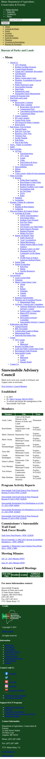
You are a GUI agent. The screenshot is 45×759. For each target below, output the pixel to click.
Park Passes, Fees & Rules (20, 127)
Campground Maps (27, 114)
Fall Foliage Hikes (27, 218)
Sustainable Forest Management (27, 94)
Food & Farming (11, 38)
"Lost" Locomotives (28, 240)
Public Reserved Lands (24, 85)
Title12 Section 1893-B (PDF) (21, 399)
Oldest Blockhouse (27, 242)
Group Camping (21, 116)
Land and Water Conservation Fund (29, 349)
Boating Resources (27, 184)
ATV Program (20, 65)
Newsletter (19, 273)
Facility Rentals (21, 138)
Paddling (18, 198)
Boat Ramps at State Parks (30, 182)
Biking (17, 171)
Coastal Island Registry (24, 69)
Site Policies (10, 647)
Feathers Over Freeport (29, 220)
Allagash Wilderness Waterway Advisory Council (32, 307)
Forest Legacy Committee (30, 311)
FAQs (22, 193)
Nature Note (20, 262)
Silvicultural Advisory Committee (28, 319)
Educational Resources (14, 658)
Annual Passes (20, 129)
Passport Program (27, 231)
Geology (8, 33)
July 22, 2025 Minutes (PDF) (13, 559)
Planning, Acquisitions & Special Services (28, 81)
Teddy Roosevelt (26, 238)
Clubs (22, 160)
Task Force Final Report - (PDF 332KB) (18, 535)
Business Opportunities (24, 298)
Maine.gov (9, 645)
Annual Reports (21, 326)
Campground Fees (27, 109)
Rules (22, 196)
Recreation (9, 36)
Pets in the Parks (21, 142)
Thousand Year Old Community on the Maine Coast (30, 253)
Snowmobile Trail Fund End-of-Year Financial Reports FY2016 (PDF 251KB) (20, 491)
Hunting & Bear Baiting (24, 207)
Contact (23, 295)
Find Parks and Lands (18, 98)
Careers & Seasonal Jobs (20, 96)
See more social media (14, 698)
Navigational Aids (27, 189)
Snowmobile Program (23, 87)
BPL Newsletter (21, 329)
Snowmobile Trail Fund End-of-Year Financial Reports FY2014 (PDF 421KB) (20, 517)
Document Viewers (12, 652)
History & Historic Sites (24, 236)
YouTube (12, 682)
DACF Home (10, 661)
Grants (22, 158)
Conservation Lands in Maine (26, 331)
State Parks (19, 89)
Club (22, 342)
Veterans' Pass (20, 136)
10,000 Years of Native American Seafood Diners (30, 259)
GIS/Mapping (20, 74)
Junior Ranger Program (29, 229)
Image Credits (7, 631)
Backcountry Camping (24, 102)
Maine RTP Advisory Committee (28, 314)
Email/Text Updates (16, 690)
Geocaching (25, 224)
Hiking (17, 169)
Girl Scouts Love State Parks (31, 227)
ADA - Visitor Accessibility (21, 145)
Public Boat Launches (28, 180)
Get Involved (15, 275)
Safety (12, 147)
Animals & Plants (12, 29)
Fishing (18, 204)
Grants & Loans (11, 656)
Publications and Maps (19, 324)
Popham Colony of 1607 (30, 249)
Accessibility (10, 650)
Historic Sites (20, 76)
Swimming (19, 200)
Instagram (12, 686)
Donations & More (12, 716)
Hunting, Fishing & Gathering (22, 202)
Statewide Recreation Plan (25, 335)
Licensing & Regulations (15, 42)
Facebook (12, 674)
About (7, 27)
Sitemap (8, 663)
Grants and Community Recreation (28, 71)
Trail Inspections (26, 153)
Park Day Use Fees (22, 131)
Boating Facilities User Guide (31, 187)
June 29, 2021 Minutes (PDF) (13, 563)
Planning (8, 40)
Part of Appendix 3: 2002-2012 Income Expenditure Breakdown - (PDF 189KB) (22, 541)
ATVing (18, 151)
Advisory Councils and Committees (29, 304)
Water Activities (16, 176)
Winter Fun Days (27, 233)
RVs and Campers (22, 118)
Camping (13, 100)
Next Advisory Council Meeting (14, 386)
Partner (23, 289)
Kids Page (24, 267)
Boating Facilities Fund (24, 346)
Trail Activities (16, 149)
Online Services (12, 10)
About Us (14, 62)
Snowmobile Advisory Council (32, 322)
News (9, 16)
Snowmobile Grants (23, 353)
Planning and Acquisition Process (28, 300)
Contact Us (11, 14)
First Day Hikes (26, 222)
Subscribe (11, 12)
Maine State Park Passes (14, 707)
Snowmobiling (21, 167)
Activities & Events (22, 213)
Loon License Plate (22, 278)
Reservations (20, 125)
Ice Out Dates (25, 191)
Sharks (22, 269)
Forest (7, 31)
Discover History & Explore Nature (24, 211)
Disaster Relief (26, 362)
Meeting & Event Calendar (15, 696)
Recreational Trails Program (26, 351)
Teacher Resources (27, 271)
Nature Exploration (22, 264)
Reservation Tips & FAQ (30, 107)
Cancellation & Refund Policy (32, 111)
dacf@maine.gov (9, 752)
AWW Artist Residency (29, 216)
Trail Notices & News (28, 162)
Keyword (5, 20)
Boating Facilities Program (25, 67)
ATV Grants (20, 340)
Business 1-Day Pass (23, 133)
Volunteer (19, 280)
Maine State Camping (23, 105)
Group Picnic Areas (22, 120)
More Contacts (8, 756)
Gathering (19, 209)
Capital (23, 360)
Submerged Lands (22, 91)
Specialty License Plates (14, 712)
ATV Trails (24, 156)
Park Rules (19, 140)
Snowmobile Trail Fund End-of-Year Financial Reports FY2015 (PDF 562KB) (20, 498)
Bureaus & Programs (13, 44)
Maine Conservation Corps (25, 78)
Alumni (23, 293)
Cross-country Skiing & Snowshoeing (30, 173)
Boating (18, 178)
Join (21, 287)
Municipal (24, 344)
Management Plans (27, 302)
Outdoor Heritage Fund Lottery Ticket (20, 714)
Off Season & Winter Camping (27, 122)
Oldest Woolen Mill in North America (31, 245)
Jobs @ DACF (11, 654)
